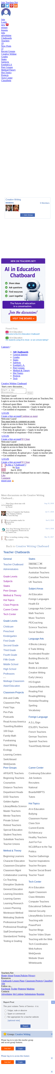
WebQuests (9, 764)
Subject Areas (36, 588)
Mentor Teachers (12, 815)
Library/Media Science (15, 806)
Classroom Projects (13, 692)
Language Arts (36, 638)
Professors (9, 674)
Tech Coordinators (38, 944)
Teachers (5, 42)
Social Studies (36, 632)
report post (6, 480)
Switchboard (9, 759)
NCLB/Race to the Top (40, 847)
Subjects (5, 62)
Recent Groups (8, 51)
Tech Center (6, 78)
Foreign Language (38, 717)
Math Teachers (36, 613)
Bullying (33, 814)
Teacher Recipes (37, 865)
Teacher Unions (11, 844)
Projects (5, 75)
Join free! (7, 1048)
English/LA (6, 64)
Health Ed (34, 604)
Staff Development (13, 931)
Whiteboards (35, 963)
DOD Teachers (11, 797)
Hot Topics (6, 72)
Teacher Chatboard (13, 564)
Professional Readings (15, 927)
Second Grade (10, 645)
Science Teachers (38, 627)
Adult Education (11, 686)
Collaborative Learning (15, 875)
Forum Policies (21, 975)
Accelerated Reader (39, 653)
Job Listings (18, 994)
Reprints (40, 994)
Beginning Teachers (13, 778)
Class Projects (10, 605)
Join (3, 19)
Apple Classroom (38, 892)
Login (4, 22)
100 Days (8, 731)
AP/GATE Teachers (13, 773)
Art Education (36, 594)
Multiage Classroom (13, 681)
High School (9, 669)
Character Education (14, 861)
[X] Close (25, 439)
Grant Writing (10, 745)
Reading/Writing (37, 696)
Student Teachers (12, 834)
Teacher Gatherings (39, 856)
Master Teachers (12, 811)
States (4, 59)
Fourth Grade (10, 655)
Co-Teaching (10, 880)
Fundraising (9, 740)
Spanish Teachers (38, 741)
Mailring (30, 989)
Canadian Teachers (39, 577)
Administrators (10, 569)
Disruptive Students (13, 884)
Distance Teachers (13, 787)
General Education (13, 889)
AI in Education (14, 332)
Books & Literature (38, 668)
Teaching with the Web (40, 939)
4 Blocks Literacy (37, 644)
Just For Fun (35, 842)
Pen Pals (8, 712)
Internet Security (37, 911)
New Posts (6, 47)
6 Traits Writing (36, 649)
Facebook (5, 989)
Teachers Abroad (37, 568)
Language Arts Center (40, 608)
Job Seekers (35, 778)
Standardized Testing (14, 936)
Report (25, 1026)
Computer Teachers (39, 901)
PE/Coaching (36, 622)
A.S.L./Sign (34, 722)
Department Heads (13, 792)
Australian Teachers (39, 572)
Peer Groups (7, 67)
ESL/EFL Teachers (38, 727)
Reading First (36, 691)
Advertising (6, 994)
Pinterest (22, 989)
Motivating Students (13, 917)
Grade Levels (10, 576)
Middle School (10, 664)
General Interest (20, 354)
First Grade (9, 641)
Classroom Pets (11, 703)
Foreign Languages (39, 599)
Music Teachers (37, 618)
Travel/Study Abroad (39, 746)
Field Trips (8, 707)
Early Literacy (36, 677)
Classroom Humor (38, 818)
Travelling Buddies (13, 726)
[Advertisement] (13, 185)
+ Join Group (27, 215)
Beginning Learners (13, 856)
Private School (11, 820)
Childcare (8, 626)
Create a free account (11, 416)
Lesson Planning (12, 908)
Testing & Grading (12, 941)
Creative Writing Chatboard (14, 383)
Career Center (10, 609)
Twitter (14, 989)
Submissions (30, 994)
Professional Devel (13, 922)
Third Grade (9, 650)
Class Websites (37, 897)
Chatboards (6, 38)
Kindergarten (10, 636)
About (10, 975)
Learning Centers (12, 754)
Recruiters (34, 782)
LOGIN (5, 413)
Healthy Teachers (38, 837)
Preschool (8, 631)
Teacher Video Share (40, 934)
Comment (5, 478)
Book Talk (34, 663)
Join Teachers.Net (9, 2)
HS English (34, 682)
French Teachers (37, 732)
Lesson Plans (18, 981)
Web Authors (35, 948)
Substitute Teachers (13, 839)
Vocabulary (34, 710)
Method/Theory (8, 70)
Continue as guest (29, 416)
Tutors (32, 797)
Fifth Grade (9, 659)
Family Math (9, 736)
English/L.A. (19, 365)
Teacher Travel (36, 875)
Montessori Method (13, 913)
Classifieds (6, 80)
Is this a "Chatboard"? (16, 465)
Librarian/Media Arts (39, 686)
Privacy (31, 975)
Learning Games (12, 898)
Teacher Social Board (40, 870)
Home (4, 975)
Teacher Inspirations (39, 861)
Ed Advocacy (35, 832)
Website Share (36, 958)
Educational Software (40, 906)
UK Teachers (35, 582)
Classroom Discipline (14, 865)
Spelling (33, 705)
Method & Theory (21, 370)
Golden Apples (11, 801)
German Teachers (38, 736)
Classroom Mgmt (12, 870)
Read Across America (14, 721)
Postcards (8, 717)
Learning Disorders (13, 894)
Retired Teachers (12, 825)
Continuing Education (40, 773)
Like (3, 475)
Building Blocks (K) (39, 658)
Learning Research (13, 903)
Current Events (36, 828)
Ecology (7, 750)
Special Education (12, 830)
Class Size (34, 823)
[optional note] (14, 1020)
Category (5, 347)
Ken (18, 467)
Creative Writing (8, 54)
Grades (4, 56)
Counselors (9, 782)
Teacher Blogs (36, 930)
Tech (15, 378)
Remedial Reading (38, 701)
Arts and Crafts (11, 698)
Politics (32, 851)
